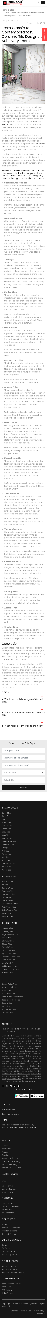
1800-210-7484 (8, 1109)
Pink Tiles (5, 851)
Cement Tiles (7, 888)
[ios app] (37, 1095)
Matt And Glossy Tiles (11, 957)
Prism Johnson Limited (11, 1283)
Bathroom (6, 1149)
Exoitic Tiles (6, 937)
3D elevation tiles (17, 1063)
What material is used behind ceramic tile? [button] (23, 713)
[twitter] (7, 1085)
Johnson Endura (9, 1266)
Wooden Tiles (7, 916)
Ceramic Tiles (7, 1203)
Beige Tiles (6, 813)
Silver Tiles (6, 860)
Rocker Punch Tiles (9, 987)
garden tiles (28, 1076)
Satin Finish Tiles (8, 993)
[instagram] (11, 1085)
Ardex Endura (7, 1293)
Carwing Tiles (7, 931)
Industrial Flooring (9, 1164)
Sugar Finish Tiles (9, 1009)
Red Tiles (5, 857)
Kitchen (5, 1145)
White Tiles (6, 866)
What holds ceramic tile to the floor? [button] (23, 725)
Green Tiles (6, 829)
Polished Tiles (7, 972)
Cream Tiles (7, 825)
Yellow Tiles (6, 870)
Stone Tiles (6, 913)
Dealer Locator (10, 1173)
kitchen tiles (35, 1066)
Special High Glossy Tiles (12, 997)
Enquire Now (44, 34)
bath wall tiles (8, 1068)
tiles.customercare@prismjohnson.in (17, 1125)
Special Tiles (7, 1003)
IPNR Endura (7, 1290)
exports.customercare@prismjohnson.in (19, 1127)
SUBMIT (23, 787)
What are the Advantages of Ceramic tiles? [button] (23, 700)
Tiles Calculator (8, 1251)
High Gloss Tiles (8, 950)
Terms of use (25, 1311)
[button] (38, 2)
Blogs (4, 1245)
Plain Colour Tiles (9, 907)
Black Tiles (6, 816)
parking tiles (36, 1073)
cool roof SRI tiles (9, 1073)
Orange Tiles (7, 848)
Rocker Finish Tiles (9, 984)
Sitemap (14, 1311)
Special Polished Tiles (11, 1000)
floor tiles (37, 121)
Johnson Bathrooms (11, 1269)
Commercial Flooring (11, 1161)
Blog (12, 10)
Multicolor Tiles (8, 844)
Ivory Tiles (6, 835)
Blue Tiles (6, 819)
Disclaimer (40, 1314)
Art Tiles (5, 885)
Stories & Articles (9, 1234)
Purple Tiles (6, 854)
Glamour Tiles (8, 941)
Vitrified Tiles (7, 1209)
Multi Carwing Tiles (9, 966)
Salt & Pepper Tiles (9, 910)
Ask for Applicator (9, 1254)
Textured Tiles (7, 1012)
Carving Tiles (7, 928)
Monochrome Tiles (10, 904)
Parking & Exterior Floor (11, 1168)
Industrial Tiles (8, 1213)
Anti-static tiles (23, 1073)
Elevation (6, 1155)
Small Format (7, 1192)
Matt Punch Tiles (9, 963)
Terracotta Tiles (8, 863)
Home (4, 10)
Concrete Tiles (8, 891)
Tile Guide (6, 1248)
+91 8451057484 (11, 1114)
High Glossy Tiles (9, 953)
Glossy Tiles (7, 944)
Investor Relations (9, 1231)
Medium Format (9, 1189)
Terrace (5, 1152)
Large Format (7, 1186)
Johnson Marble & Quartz (13, 1272)
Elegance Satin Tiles (10, 934)
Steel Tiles (6, 1006)
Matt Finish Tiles (8, 960)
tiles (20, 505)
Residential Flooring (10, 1158)
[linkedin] (14, 1085)
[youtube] (18, 1085)
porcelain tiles (20, 1068)
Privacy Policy (38, 1311)
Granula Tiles (7, 947)
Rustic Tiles (6, 990)
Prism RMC (6, 1287)
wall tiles (6, 124)
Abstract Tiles (7, 881)
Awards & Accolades (11, 1227)
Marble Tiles (7, 897)
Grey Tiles (6, 832)
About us (6, 1224)
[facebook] (3, 1085)
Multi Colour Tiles (9, 841)
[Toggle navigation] (42, 2)
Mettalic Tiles (7, 900)
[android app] (22, 1095)
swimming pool (9, 1076)
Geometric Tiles (8, 894)
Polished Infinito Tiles (10, 969)
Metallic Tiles (7, 838)
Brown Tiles (6, 822)
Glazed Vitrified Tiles (10, 1206)
